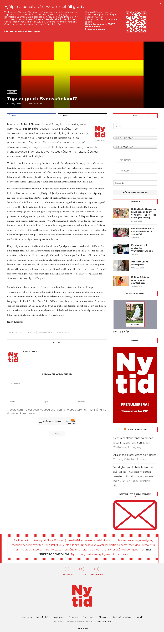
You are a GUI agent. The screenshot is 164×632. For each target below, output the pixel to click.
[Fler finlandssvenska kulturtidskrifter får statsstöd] (121, 232)
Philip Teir (31, 332)
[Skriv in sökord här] (135, 126)
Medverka (103, 617)
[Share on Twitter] (56, 342)
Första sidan (26, 617)
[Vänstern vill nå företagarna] (121, 265)
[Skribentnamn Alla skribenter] (135, 138)
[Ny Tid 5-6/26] (135, 314)
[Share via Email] (59, 342)
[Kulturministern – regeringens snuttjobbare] (121, 281)
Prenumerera (89, 617)
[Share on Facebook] (53, 342)
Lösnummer (58, 617)
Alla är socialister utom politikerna (134, 454)
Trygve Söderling (63, 332)
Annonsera (73, 617)
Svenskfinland (45, 332)
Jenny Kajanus (16, 104)
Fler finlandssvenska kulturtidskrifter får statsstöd (142, 231)
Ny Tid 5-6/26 (121, 331)
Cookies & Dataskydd (121, 617)
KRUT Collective (103, 621)
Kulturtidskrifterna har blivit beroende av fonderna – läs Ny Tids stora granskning (143, 213)
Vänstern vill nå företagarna (139, 263)
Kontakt (139, 617)
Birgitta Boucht (15, 332)
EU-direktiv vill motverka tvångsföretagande (142, 248)
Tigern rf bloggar (136, 429)
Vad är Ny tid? (42, 617)
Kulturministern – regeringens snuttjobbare (140, 280)
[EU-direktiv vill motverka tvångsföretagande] (121, 249)
